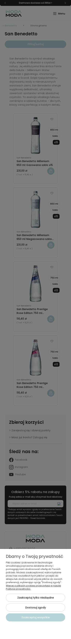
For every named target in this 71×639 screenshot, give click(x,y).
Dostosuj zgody (35, 607)
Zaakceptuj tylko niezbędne (35, 597)
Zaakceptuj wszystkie (35, 617)
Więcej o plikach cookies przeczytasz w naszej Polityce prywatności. (33, 587)
